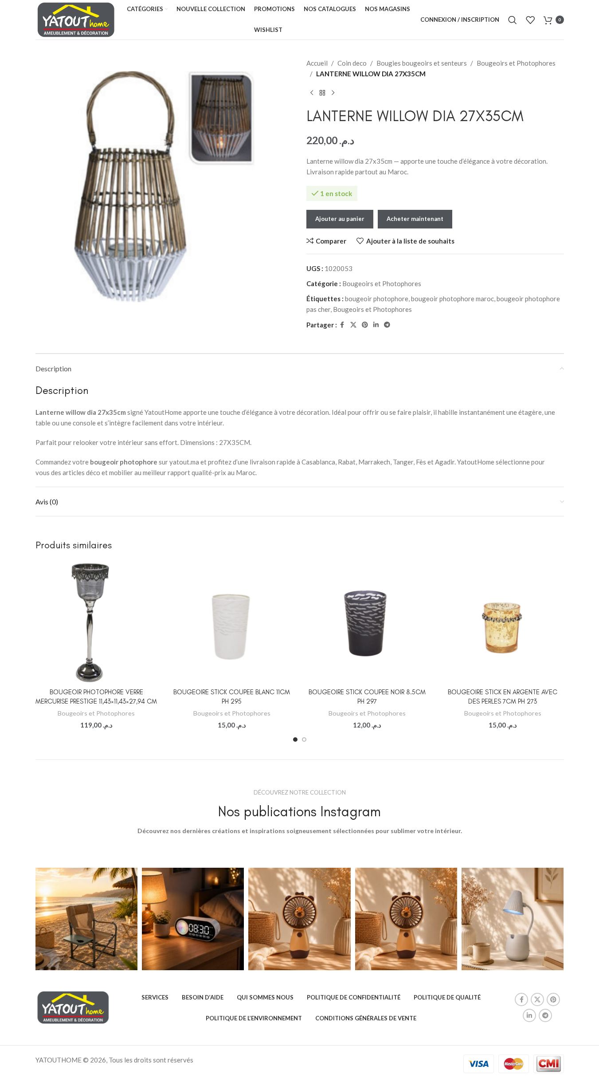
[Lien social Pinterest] (365, 325)
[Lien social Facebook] (342, 325)
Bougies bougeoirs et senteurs (421, 63)
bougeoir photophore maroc (452, 299)
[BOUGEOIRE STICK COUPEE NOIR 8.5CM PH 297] (367, 622)
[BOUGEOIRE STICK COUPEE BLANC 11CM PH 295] (232, 622)
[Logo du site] (76, 19)
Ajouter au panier (339, 218)
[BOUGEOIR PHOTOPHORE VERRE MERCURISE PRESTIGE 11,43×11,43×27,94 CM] (96, 622)
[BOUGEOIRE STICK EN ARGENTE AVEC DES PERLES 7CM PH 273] (503, 622)
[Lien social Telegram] (387, 325)
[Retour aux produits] (322, 93)
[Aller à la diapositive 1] (295, 739)
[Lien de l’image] (73, 1007)
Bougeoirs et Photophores (516, 63)
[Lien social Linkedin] (376, 325)
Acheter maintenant (415, 218)
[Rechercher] (512, 20)
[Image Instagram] (86, 919)
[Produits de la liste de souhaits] (530, 20)
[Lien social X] (353, 325)
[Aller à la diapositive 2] (304, 739)
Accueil (317, 63)
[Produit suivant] (333, 93)
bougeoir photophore (376, 299)
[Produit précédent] (311, 93)
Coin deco (352, 63)
